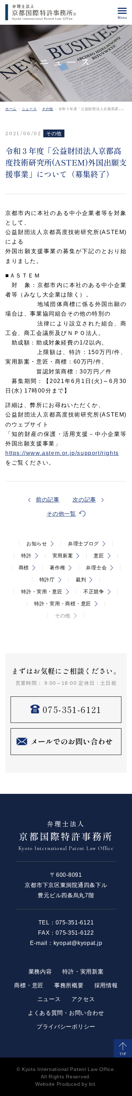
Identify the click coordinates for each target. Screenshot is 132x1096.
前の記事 (47, 500)
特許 (26, 555)
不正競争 (93, 591)
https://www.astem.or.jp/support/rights (62, 453)
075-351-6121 (75, 923)
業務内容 (40, 972)
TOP (122, 1054)
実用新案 (62, 555)
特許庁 (47, 579)
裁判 (81, 579)
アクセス (83, 999)
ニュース (29, 109)
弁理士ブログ (83, 543)
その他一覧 (61, 514)
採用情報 (106, 985)
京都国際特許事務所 (66, 835)
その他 (47, 109)
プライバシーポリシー (66, 1027)
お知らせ (36, 543)
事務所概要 (69, 985)
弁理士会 (96, 567)
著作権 (57, 567)
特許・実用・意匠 (42, 591)
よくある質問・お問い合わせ (66, 1013)
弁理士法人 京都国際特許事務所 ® (40, 12)
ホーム (11, 109)
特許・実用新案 (82, 972)
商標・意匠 (29, 985)
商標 (24, 567)
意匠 (99, 555)
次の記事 (84, 500)
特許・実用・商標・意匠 (62, 603)
